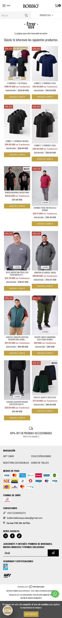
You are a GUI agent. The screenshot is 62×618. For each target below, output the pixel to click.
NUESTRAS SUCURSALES (16, 463)
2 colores (17, 267)
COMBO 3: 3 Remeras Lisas (45, 145)
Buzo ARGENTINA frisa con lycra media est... (17, 273)
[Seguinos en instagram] (5, 535)
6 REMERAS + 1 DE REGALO (17, 83)
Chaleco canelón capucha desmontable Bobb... (17, 338)
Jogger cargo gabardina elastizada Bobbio (44, 338)
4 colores (17, 78)
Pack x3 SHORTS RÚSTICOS (45, 397)
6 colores (45, 202)
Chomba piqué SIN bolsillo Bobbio (45, 209)
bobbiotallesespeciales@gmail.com (24, 518)
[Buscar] (26, 15)
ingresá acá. (48, 595)
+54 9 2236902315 (16, 513)
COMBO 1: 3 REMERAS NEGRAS (17, 141)
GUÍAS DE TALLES (40, 463)
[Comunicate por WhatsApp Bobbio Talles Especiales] (55, 593)
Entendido (31, 614)
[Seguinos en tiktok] (19, 535)
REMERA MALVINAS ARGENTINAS (17, 192)
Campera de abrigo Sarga (45, 272)
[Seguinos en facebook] (12, 535)
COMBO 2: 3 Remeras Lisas (45, 83)
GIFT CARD (8, 456)
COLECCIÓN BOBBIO (41, 456)
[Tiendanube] (31, 587)
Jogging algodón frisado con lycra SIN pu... (17, 403)
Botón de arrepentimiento (31, 598)
